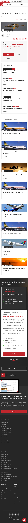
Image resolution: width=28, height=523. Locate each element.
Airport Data (4, 426)
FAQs (15, 486)
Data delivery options (5, 478)
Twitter (12, 514)
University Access (5, 492)
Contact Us (3, 498)
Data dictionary (4, 480)
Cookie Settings (17, 488)
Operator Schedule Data (6, 430)
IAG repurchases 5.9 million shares (12, 90)
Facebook (20, 39)
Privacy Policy (17, 497)
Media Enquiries (4, 494)
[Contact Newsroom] (21, 19)
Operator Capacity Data (6, 432)
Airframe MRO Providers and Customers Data (10, 446)
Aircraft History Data (5, 440)
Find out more (8, 58)
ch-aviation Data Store (16, 1)
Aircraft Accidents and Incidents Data (9, 444)
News (2, 10)
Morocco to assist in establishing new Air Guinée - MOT (12, 152)
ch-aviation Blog (4, 488)
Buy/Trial (14, 354)
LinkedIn (14, 39)
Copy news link (23, 39)
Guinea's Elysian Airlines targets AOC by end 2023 (13, 174)
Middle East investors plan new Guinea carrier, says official (14, 269)
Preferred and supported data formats (9, 476)
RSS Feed (25, 39)
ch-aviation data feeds (6, 474)
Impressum (16, 499)
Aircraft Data (4, 436)
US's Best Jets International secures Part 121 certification (13, 81)
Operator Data (4, 424)
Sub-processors (17, 503)
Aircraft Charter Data (5, 442)
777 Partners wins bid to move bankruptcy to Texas (11, 71)
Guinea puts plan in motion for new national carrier (13, 193)
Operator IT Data (4, 434)
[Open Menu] (26, 4)
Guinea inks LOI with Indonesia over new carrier (12, 215)
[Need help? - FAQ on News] (17, 19)
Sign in (21, 4)
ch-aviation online (5, 1)
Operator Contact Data (6, 428)
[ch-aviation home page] (6, 4)
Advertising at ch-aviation (6, 490)
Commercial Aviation (9, 10)
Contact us (14, 360)
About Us (3, 486)
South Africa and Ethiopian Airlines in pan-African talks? (13, 251)
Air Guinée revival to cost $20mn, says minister (12, 134)
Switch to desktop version (14, 368)
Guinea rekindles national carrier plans (12, 233)
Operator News (4, 422)
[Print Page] (25, 19)
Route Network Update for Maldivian (12, 108)
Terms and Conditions (18, 495)
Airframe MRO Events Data (6, 448)
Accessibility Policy (18, 501)
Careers (3, 496)
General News (18, 10)
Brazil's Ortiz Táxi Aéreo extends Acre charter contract (13, 99)
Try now (8, 54)
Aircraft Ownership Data (6, 438)
